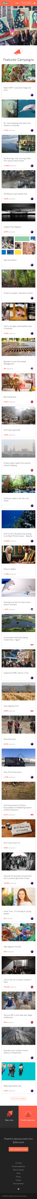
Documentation (18, 1184)
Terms (19, 1173)
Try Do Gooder (26, 3)
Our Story (18, 1163)
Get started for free (18, 1149)
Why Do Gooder (18, 1170)
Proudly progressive (18, 1166)
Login (17, 3)
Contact (18, 1180)
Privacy (18, 1177)
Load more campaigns (18, 1098)
